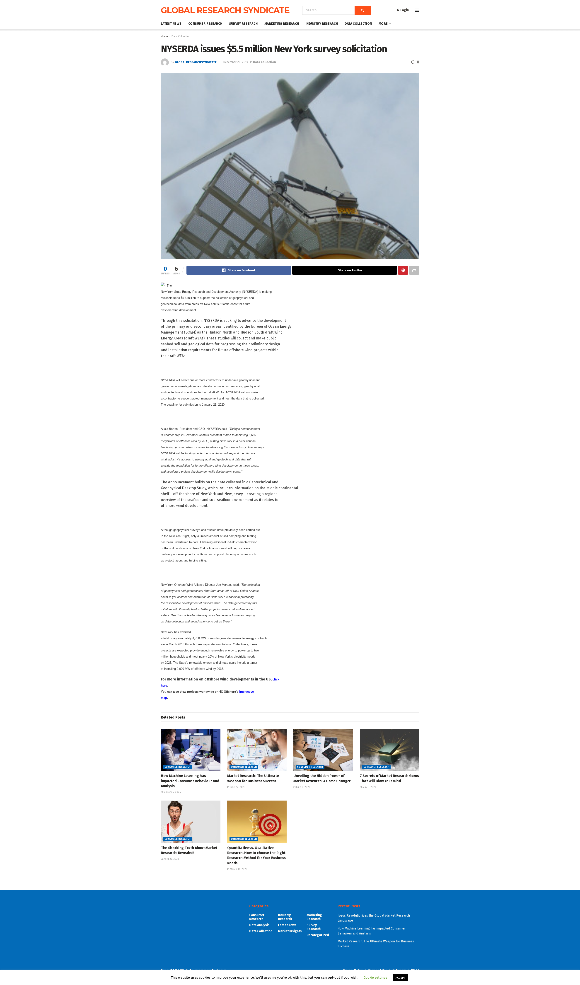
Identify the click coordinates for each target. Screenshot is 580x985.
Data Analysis (259, 925)
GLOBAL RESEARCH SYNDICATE (225, 10)
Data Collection (358, 24)
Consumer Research (205, 24)
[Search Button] (363, 10)
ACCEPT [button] (401, 977)
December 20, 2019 (235, 62)
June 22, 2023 (237, 787)
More (383, 24)
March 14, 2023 (238, 869)
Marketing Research (281, 24)
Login (404, 10)
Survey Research (243, 24)
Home (164, 36)
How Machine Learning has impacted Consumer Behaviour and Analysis (190, 781)
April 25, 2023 (171, 858)
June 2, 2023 (302, 787)
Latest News (171, 24)
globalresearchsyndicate (196, 62)
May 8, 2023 (369, 787)
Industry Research (322, 24)
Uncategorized (318, 935)
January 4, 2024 (172, 792)
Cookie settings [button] (375, 977)
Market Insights (290, 931)
